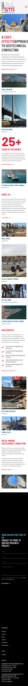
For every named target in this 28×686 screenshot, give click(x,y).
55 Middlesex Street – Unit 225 (9, 665)
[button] (26, 7)
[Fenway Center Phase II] (14, 423)
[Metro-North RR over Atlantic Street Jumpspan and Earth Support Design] (14, 392)
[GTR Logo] (8, 7)
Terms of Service (9, 579)
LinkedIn (4, 654)
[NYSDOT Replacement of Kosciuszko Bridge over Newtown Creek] (14, 111)
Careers (4, 639)
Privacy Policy (5, 645)
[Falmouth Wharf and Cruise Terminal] (14, 312)
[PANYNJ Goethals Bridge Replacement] (14, 291)
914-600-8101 (8, 681)
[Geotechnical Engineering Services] (14, 481)
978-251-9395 (8, 669)
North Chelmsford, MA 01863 (9, 667)
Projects (4, 634)
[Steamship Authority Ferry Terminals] (14, 176)
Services (4, 631)
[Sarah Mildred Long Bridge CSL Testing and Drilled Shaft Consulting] (14, 80)
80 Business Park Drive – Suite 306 (10, 677)
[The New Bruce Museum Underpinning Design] (14, 230)
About (3, 637)
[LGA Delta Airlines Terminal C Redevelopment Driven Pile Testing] (14, 260)
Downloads (4, 642)
